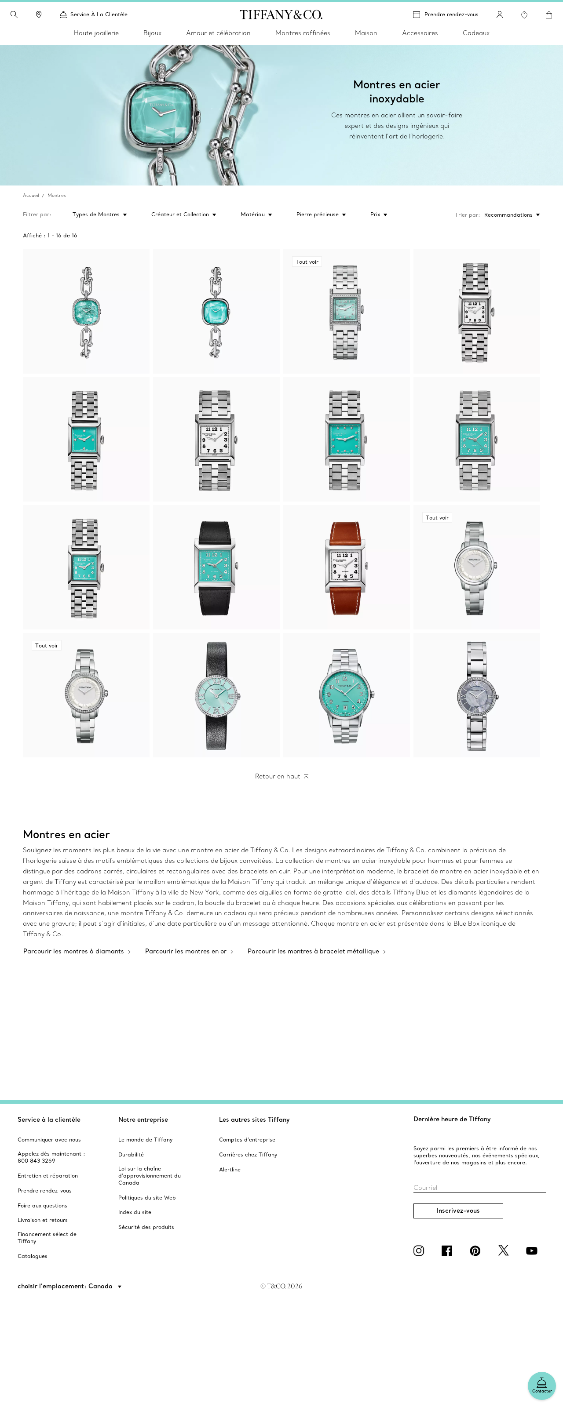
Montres (57, 195)
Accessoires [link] (420, 33)
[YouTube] (533, 1250)
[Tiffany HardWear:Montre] (86, 311)
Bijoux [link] (152, 33)
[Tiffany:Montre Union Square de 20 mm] (476, 311)
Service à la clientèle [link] (99, 14)
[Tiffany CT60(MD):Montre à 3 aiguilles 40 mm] (346, 695)
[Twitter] (505, 1250)
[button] (14, 14)
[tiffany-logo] (281, 14)
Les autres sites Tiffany (254, 1119)
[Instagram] (420, 1250)
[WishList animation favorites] (524, 14)
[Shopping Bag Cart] (548, 14)
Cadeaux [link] (476, 33)
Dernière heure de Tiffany (452, 1119)
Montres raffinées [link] (302, 33)
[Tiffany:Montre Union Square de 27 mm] (216, 439)
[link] (38, 14)
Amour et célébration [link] (218, 33)
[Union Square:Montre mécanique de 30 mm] (216, 567)
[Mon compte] (499, 14)
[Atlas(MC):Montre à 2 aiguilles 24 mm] (216, 695)
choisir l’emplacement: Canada (66, 1286)
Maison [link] (366, 33)
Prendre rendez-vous (451, 14)
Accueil (31, 195)
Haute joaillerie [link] (96, 33)
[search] (14, 14)
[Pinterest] (477, 1250)
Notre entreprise (143, 1119)
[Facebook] (449, 1250)
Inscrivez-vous (458, 1210)
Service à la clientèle (49, 1119)
